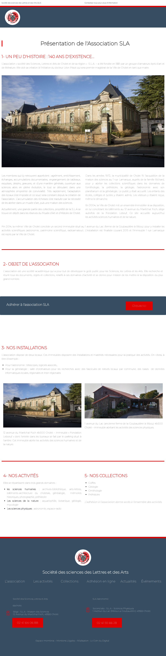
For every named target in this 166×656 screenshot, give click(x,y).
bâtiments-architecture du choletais (28, 493)
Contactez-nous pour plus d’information (101, 3)
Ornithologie (95, 490)
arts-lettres (75, 489)
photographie (27, 496)
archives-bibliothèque (54, 489)
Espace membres (45, 640)
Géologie (93, 486)
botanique (64, 500)
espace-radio (54, 508)
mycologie (12, 504)
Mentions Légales (66, 640)
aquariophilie (49, 500)
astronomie (40, 508)
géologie (76, 500)
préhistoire (41, 496)
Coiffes (91, 482)
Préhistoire (94, 494)
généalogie (59, 493)
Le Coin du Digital (99, 640)
